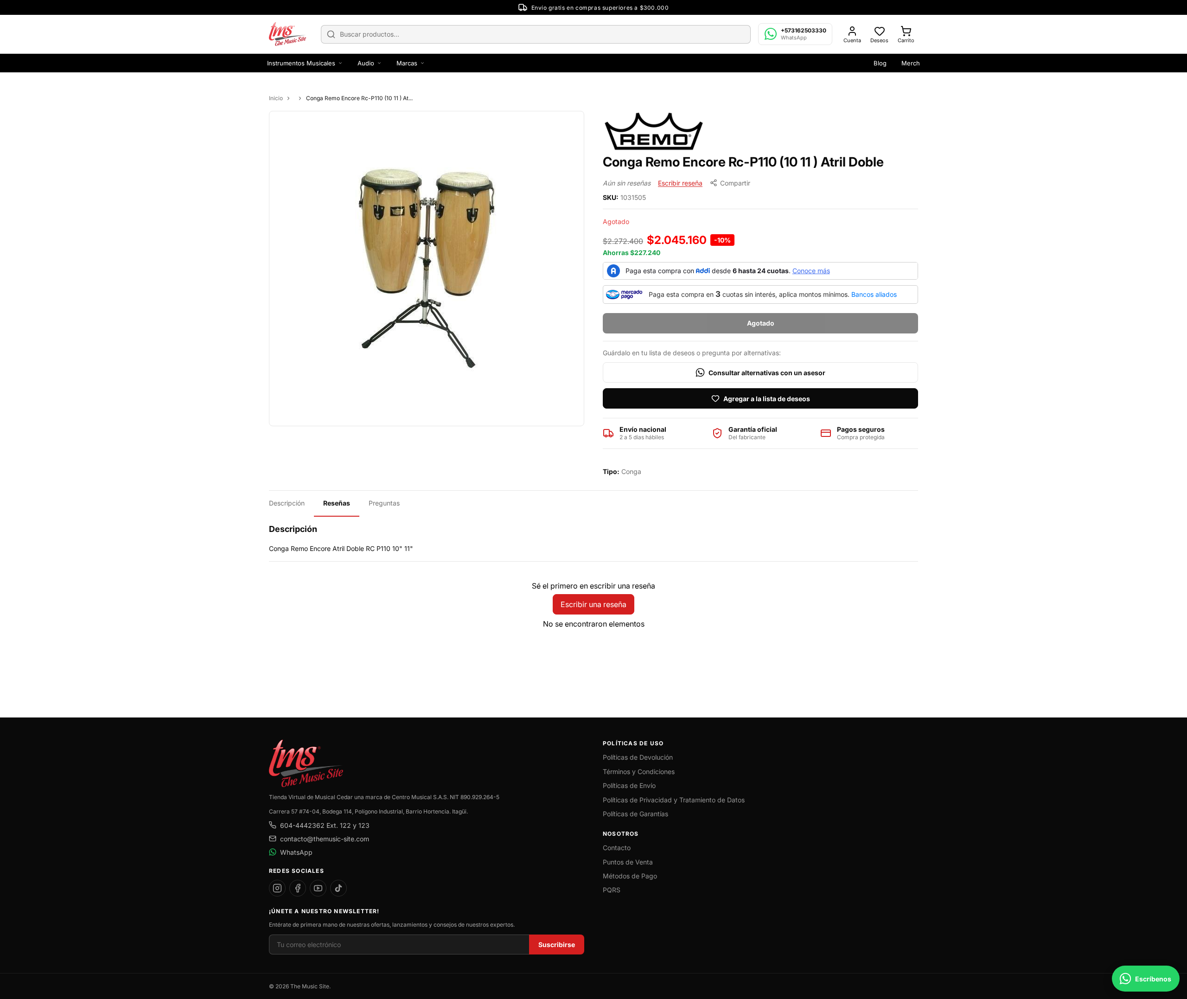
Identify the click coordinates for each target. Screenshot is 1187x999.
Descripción (287, 503)
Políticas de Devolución (638, 757)
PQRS (611, 890)
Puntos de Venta (628, 862)
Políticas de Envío (629, 785)
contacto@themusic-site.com (324, 839)
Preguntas (384, 503)
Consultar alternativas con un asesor (766, 373)
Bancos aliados (874, 294)
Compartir (735, 183)
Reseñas (336, 503)
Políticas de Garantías (635, 814)
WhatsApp (296, 852)
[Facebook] (297, 888)
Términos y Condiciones (639, 771)
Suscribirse (556, 944)
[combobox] (536, 34)
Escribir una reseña (593, 604)
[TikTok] (338, 888)
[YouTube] (318, 888)
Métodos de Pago (630, 876)
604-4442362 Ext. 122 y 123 (325, 825)
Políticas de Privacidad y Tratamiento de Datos (674, 800)
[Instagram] (277, 888)
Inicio (276, 98)
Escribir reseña (680, 183)
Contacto (617, 848)
